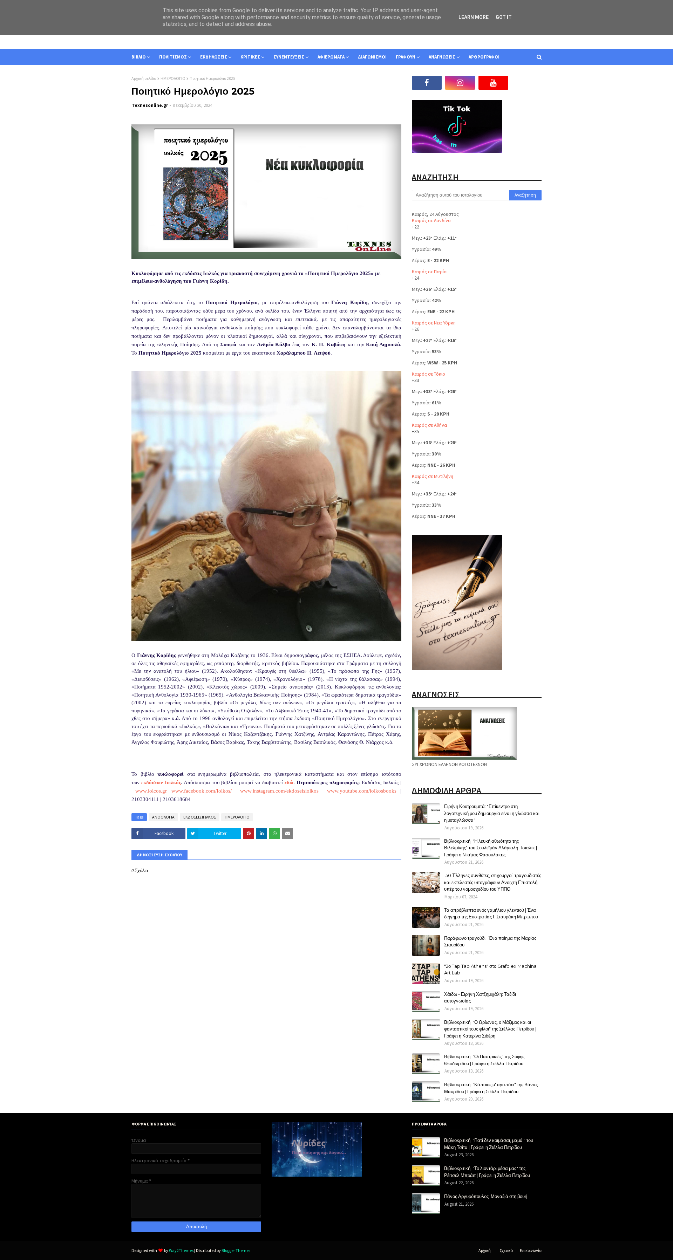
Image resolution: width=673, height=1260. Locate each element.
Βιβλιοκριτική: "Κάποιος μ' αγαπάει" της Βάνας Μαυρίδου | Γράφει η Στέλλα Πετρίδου (491, 1088)
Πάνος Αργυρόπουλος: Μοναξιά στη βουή (485, 1196)
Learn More (473, 17)
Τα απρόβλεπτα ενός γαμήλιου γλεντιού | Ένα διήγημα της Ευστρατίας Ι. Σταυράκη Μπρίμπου (491, 913)
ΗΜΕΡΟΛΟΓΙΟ (173, 78)
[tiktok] (527, 83)
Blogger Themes (236, 1250)
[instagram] (460, 83)
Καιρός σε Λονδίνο (431, 220)
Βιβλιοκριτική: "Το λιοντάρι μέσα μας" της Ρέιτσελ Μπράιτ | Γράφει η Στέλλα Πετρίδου (487, 1171)
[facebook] (427, 83)
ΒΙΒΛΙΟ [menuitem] (138, 57)
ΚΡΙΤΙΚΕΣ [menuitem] (250, 57)
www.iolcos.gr (151, 791)
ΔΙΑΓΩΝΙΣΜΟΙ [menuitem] (372, 57)
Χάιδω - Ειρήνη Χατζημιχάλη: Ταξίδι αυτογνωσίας (480, 997)
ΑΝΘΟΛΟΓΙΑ (163, 817)
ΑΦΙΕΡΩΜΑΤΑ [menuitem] (331, 57)
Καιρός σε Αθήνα (429, 425)
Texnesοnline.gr (150, 105)
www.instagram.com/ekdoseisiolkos (279, 791)
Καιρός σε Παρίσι (430, 271)
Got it (504, 17)
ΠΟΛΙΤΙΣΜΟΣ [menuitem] (173, 57)
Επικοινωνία (531, 1250)
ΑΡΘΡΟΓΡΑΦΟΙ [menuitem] (484, 57)
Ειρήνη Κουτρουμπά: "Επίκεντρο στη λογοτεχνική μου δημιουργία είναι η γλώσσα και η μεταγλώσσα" (491, 813)
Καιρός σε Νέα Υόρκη (434, 323)
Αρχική (484, 1250)
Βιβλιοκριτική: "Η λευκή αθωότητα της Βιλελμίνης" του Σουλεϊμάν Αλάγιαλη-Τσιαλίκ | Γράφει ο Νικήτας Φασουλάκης (490, 847)
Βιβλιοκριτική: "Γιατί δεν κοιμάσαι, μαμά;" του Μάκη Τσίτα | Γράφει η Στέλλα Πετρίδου (488, 1143)
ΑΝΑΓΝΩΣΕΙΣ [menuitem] (442, 57)
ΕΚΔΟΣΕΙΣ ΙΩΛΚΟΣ (199, 817)
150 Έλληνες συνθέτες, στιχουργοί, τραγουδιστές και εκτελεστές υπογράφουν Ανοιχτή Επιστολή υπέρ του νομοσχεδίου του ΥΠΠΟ (492, 882)
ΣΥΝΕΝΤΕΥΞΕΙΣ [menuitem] (288, 57)
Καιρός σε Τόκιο (428, 374)
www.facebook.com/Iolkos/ (201, 791)
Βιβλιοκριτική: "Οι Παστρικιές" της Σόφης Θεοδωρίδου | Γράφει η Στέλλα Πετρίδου (484, 1060)
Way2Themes (181, 1250)
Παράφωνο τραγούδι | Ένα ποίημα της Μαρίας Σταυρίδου (490, 941)
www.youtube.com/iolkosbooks (361, 791)
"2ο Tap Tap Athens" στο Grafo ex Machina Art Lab (490, 969)
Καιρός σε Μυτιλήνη (432, 476)
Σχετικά (506, 1250)
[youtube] (493, 83)
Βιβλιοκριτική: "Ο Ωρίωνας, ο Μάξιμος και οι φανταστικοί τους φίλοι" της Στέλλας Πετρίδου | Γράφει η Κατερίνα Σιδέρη (490, 1029)
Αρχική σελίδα (143, 78)
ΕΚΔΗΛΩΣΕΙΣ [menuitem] (213, 57)
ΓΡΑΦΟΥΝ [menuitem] (405, 57)
